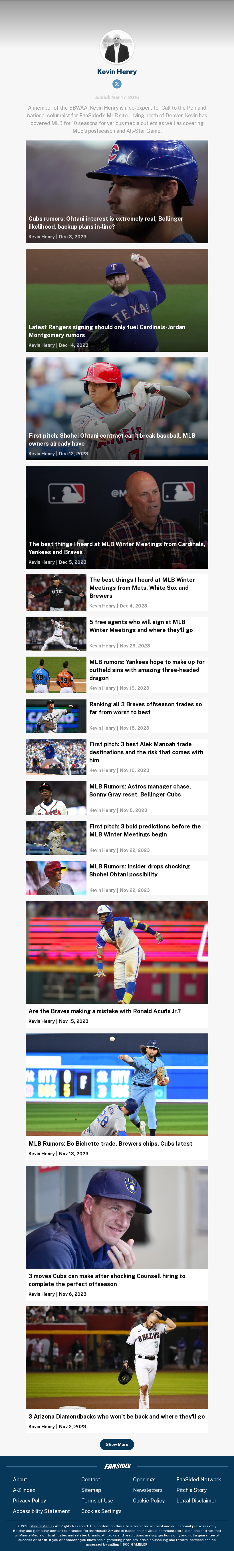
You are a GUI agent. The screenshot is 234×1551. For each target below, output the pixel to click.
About (20, 1479)
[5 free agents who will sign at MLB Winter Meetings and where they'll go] (117, 634)
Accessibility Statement (41, 1511)
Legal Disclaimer (196, 1501)
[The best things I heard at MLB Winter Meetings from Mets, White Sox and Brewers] (117, 592)
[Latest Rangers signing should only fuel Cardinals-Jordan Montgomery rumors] (117, 300)
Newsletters (148, 1490)
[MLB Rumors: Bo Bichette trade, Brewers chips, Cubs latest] (117, 1096)
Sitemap (91, 1490)
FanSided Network (198, 1479)
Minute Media (42, 1526)
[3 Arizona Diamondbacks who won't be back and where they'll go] (117, 1369)
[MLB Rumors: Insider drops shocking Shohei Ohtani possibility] (117, 878)
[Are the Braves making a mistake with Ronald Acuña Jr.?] (117, 964)
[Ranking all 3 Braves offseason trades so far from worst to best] (117, 716)
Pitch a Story (191, 1490)
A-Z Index (24, 1490)
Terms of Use (97, 1501)
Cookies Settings (101, 1511)
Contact (90, 1479)
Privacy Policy (29, 1501)
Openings (144, 1479)
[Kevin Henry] (42, 237)
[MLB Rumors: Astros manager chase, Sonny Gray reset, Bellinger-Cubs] (117, 798)
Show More (117, 1444)
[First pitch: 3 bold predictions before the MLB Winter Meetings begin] (117, 838)
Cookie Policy (149, 1501)
